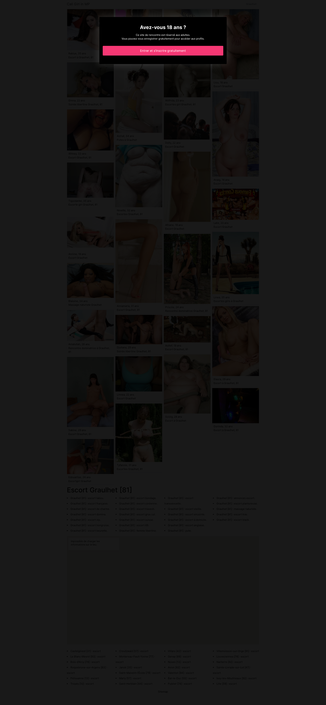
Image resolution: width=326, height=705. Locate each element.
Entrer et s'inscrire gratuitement (163, 50)
